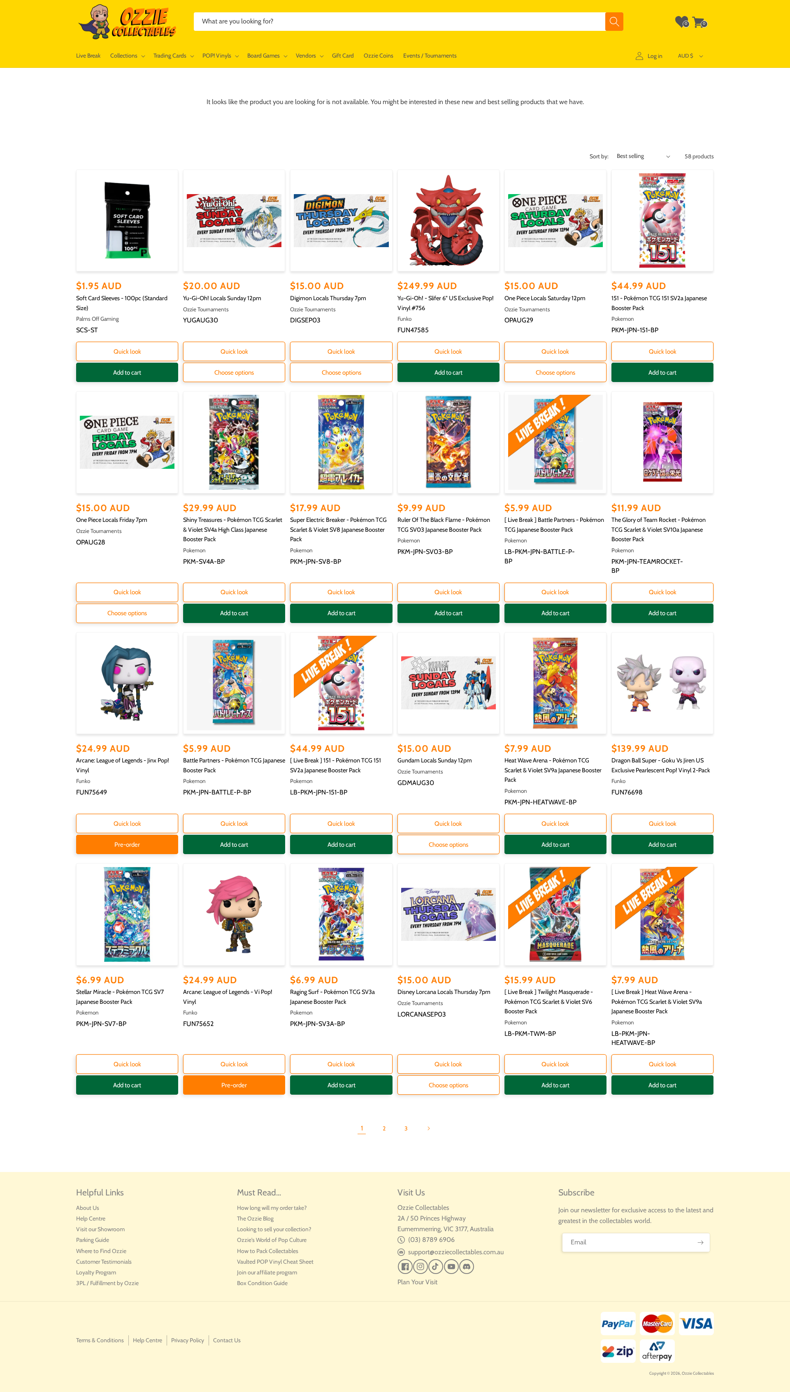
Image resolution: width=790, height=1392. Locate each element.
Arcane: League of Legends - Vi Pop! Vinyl (227, 996)
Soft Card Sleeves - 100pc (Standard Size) (121, 303)
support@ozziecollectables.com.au (456, 1252)
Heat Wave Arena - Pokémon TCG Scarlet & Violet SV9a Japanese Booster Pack (553, 770)
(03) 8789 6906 (431, 1240)
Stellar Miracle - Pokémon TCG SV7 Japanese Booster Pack (120, 996)
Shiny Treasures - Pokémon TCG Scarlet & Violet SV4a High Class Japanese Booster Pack (232, 529)
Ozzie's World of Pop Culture (272, 1240)
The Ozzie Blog (255, 1218)
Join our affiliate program (267, 1272)
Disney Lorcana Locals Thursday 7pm (443, 992)
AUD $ (685, 55)
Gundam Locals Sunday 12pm (434, 760)
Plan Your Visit (417, 1282)
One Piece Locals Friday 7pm (111, 519)
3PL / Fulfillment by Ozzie (107, 1283)
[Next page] (428, 1128)
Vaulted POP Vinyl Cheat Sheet (275, 1261)
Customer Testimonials (104, 1261)
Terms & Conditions (100, 1340)
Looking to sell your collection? (274, 1229)
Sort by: (599, 156)
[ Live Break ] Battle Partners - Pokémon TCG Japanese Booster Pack (554, 524)
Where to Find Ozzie (101, 1251)
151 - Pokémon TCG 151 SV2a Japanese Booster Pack (659, 303)
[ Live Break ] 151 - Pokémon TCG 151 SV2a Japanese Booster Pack (335, 765)
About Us (87, 1207)
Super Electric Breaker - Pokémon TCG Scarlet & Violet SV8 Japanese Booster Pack (338, 529)
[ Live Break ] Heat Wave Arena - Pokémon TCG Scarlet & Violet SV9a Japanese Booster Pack (656, 1001)
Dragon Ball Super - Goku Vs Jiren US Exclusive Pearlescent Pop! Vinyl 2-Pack (660, 765)
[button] (127, 55)
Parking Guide (92, 1240)
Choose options (234, 372)
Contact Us (227, 1340)
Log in (655, 56)
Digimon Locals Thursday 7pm (328, 298)
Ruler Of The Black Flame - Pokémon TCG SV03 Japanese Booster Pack (443, 524)
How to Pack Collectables (267, 1251)
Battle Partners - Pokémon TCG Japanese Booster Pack (234, 765)
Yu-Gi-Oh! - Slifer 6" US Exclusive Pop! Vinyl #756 (445, 303)
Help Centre (90, 1218)
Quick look (127, 351)
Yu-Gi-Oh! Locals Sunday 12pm (222, 298)
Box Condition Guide (262, 1283)
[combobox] (408, 21)
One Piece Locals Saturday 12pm (545, 298)
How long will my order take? (272, 1207)
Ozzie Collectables (698, 1373)
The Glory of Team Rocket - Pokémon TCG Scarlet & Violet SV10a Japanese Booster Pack (658, 529)
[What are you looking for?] (614, 21)
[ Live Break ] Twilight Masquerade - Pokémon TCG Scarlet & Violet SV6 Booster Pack (548, 1001)
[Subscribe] (701, 1242)
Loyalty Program (96, 1272)
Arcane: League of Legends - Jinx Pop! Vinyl (122, 765)
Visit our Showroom (100, 1229)
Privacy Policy (187, 1340)
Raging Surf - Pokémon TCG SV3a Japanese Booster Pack (332, 996)
